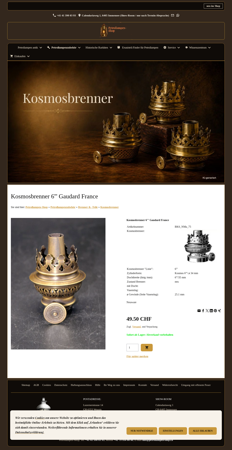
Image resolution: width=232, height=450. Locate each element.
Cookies (46, 385)
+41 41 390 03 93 (66, 15)
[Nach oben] (219, 365)
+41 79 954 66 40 (123, 440)
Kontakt (142, 385)
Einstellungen (173, 431)
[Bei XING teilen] (219, 310)
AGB (36, 385)
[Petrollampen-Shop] (11, 47)
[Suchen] (221, 56)
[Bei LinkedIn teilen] (211, 310)
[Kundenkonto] (213, 56)
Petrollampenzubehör (62, 207)
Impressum (129, 385)
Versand (154, 385)
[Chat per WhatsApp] (178, 15)
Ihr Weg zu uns (112, 385)
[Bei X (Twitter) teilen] (207, 310)
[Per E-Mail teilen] (199, 310)
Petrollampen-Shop (36, 207)
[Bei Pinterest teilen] (215, 310)
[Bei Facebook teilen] (203, 310)
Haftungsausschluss (81, 385)
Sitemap (26, 385)
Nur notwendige (142, 431)
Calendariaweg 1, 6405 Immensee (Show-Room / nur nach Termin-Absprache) (125, 15)
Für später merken (137, 356)
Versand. (136, 326)
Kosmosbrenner (109, 207)
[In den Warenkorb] (147, 347)
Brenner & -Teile (88, 207)
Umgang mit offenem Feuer (196, 385)
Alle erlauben (203, 431)
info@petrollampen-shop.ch (157, 440)
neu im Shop (213, 6)
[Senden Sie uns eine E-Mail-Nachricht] (172, 15)
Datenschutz (60, 385)
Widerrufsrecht (170, 385)
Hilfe (97, 385)
